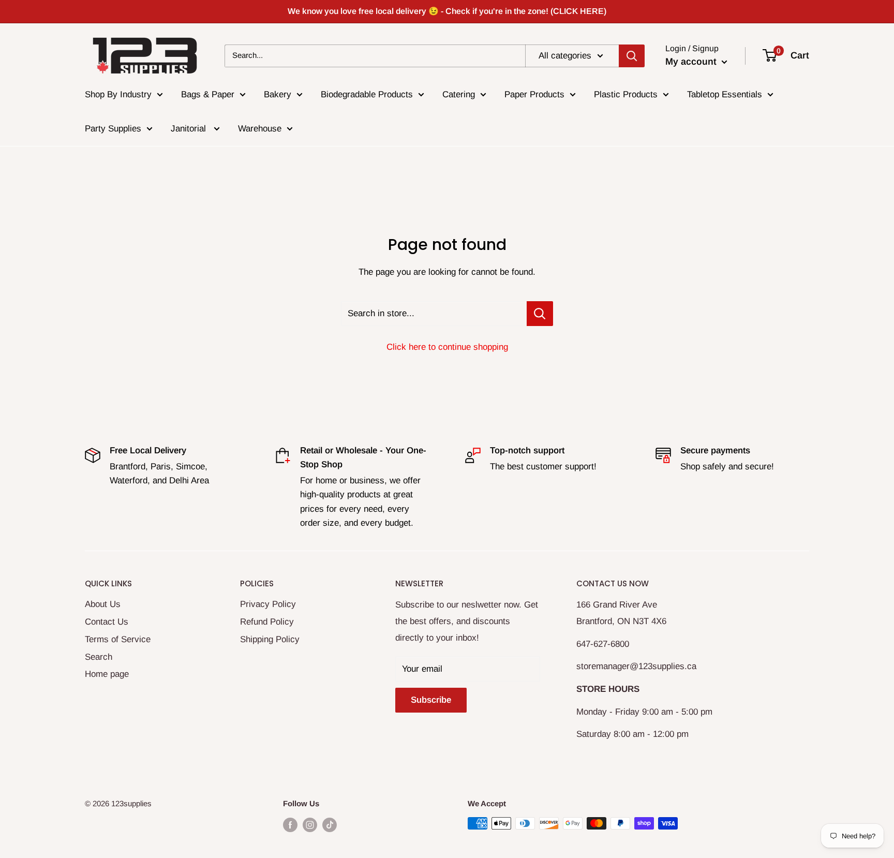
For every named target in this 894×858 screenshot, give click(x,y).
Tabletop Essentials (724, 94)
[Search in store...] (540, 313)
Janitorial (189, 129)
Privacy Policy (268, 604)
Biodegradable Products (367, 94)
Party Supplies (113, 129)
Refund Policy (267, 622)
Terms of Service (118, 639)
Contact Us (106, 622)
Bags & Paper (207, 94)
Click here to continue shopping (447, 347)
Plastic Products (626, 94)
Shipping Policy (270, 639)
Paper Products (534, 94)
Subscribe (431, 700)
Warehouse (259, 129)
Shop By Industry (118, 94)
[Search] (632, 55)
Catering (458, 94)
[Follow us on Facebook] (290, 824)
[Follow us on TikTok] (329, 824)
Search (98, 657)
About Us (103, 604)
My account (692, 61)
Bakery (277, 94)
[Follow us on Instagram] (310, 824)
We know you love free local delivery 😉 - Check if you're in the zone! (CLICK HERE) (447, 11)
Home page (107, 674)
